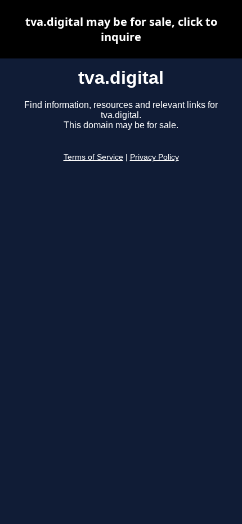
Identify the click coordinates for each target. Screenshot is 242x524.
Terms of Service (93, 157)
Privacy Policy (154, 157)
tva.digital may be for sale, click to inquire (121, 29)
